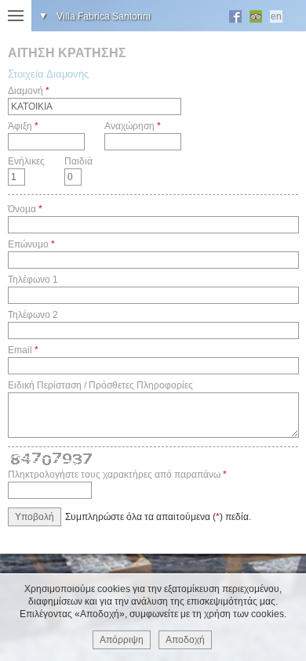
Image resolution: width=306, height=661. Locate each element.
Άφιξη (20, 126)
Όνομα (22, 209)
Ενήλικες (26, 161)
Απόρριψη (122, 639)
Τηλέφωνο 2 (33, 314)
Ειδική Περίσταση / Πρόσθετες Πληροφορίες (100, 385)
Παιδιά (78, 161)
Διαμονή (25, 90)
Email (20, 350)
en (276, 16)
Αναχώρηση (129, 126)
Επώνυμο (28, 244)
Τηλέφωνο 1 (33, 279)
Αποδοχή (185, 639)
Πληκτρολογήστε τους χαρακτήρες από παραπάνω (114, 474)
